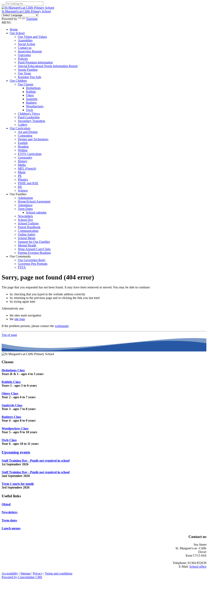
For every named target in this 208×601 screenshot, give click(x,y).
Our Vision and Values (32, 36)
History (22, 161)
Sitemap (25, 573)
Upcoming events (16, 452)
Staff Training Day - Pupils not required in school (35, 460)
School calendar (36, 212)
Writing (22, 150)
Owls (29, 110)
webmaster (61, 326)
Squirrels (31, 99)
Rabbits (31, 91)
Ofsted (6, 504)
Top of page (9, 335)
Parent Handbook (29, 227)
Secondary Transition (31, 121)
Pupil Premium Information (35, 62)
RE (20, 187)
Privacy (38, 573)
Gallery (22, 124)
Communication (28, 230)
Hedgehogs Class (13, 370)
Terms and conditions (58, 573)
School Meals (26, 238)
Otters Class (10, 393)
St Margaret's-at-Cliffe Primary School (26, 11)
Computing (25, 135)
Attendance (25, 205)
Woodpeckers (34, 106)
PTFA (22, 267)
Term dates (9, 520)
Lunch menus (11, 528)
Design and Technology (33, 139)
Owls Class (9, 440)
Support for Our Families (34, 241)
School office (197, 566)
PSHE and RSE (28, 183)
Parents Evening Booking (34, 252)
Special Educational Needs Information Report (48, 66)
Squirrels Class (12, 405)
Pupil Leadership (29, 117)
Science (23, 190)
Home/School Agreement (34, 201)
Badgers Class (11, 417)
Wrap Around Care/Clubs (34, 249)
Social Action (26, 44)
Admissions (25, 198)
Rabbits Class (11, 382)
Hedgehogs (33, 88)
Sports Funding (28, 69)
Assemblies (25, 40)
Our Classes (25, 84)
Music (22, 172)
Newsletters (25, 216)
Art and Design (28, 132)
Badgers (31, 102)
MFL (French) (27, 168)
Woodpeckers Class (15, 428)
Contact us (24, 47)
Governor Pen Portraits (32, 263)
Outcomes (24, 55)
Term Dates (25, 209)
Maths (22, 165)
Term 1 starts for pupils (18, 483)
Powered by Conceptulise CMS (22, 577)
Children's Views (29, 113)
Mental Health (27, 245)
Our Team (24, 73)
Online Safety (27, 234)
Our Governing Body (32, 260)
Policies (23, 58)
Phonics (23, 179)
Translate (32, 19)
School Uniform (28, 223)
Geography (25, 157)
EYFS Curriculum (29, 154)
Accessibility (10, 573)
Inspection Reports (30, 51)
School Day (25, 219)
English (23, 143)
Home (14, 29)
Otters (30, 95)
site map (19, 319)
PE (20, 176)
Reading (23, 146)
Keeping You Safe (29, 77)
